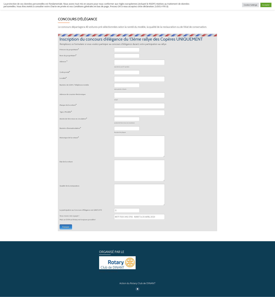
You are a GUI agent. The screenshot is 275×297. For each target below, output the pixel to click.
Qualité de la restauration (69, 186)
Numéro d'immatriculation (70, 128)
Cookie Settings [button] (250, 5)
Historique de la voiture (69, 137)
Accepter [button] (266, 5)
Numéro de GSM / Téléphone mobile (74, 85)
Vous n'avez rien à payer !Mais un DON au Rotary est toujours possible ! (78, 218)
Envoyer (65, 227)
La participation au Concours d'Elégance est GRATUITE (81, 210)
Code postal (65, 72)
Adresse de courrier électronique (73, 94)
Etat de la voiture (66, 162)
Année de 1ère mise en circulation (73, 118)
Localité (63, 78)
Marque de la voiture (68, 105)
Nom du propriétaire (68, 55)
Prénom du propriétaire (69, 49)
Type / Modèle (66, 111)
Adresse (63, 61)
